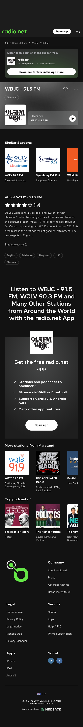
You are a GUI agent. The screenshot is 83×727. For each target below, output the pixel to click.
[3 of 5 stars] (19, 205)
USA (58, 255)
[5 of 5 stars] (30, 205)
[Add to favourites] (65, 89)
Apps (51, 619)
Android (11, 675)
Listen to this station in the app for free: (32, 53)
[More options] (76, 89)
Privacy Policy (14, 619)
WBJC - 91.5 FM (39, 121)
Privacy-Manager (16, 641)
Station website (14, 244)
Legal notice (14, 626)
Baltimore (27, 255)
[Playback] (72, 118)
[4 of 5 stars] (24, 205)
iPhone (10, 661)
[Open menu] (78, 31)
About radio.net (57, 570)
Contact (53, 612)
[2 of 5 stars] (13, 205)
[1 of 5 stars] (7, 205)
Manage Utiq (14, 633)
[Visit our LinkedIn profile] (51, 660)
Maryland (44, 255)
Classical (12, 98)
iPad (9, 668)
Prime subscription (60, 633)
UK (44, 694)
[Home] (6, 42)
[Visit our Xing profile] (59, 660)
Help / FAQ (54, 626)
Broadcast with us (59, 592)
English (11, 255)
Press (51, 577)
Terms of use (14, 612)
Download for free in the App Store (41, 72)
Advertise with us (58, 584)
